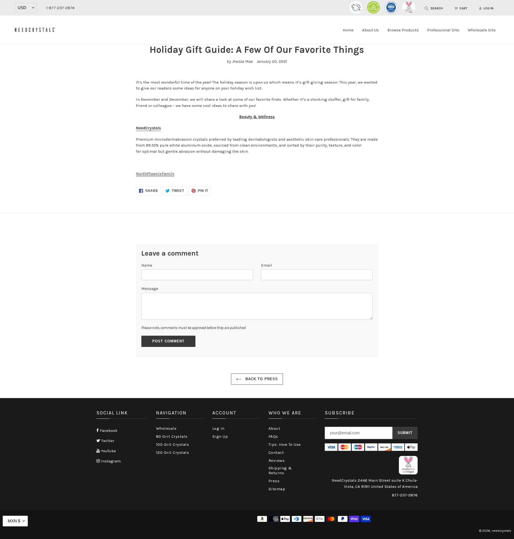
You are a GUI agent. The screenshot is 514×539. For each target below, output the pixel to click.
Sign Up (220, 436)
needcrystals (501, 531)
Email (266, 265)
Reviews (277, 460)
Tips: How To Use (285, 444)
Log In (218, 428)
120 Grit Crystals (172, 452)
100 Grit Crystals (172, 444)
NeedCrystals (148, 128)
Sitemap (277, 488)
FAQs (273, 436)
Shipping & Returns (280, 470)
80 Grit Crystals (172, 436)
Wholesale (166, 428)
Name (146, 265)
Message (149, 288)
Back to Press (261, 379)
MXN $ (14, 521)
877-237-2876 (405, 495)
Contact (276, 452)
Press (274, 480)
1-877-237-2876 (60, 7)
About (274, 428)
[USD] (26, 8)
